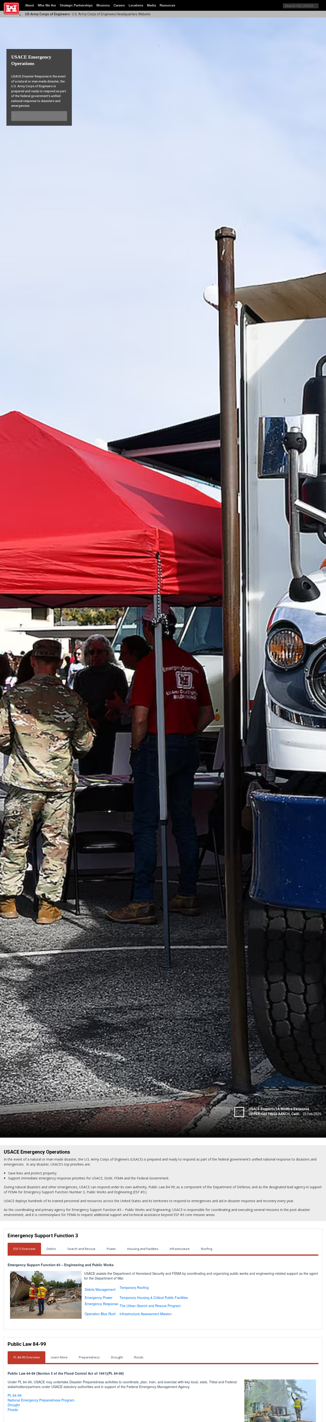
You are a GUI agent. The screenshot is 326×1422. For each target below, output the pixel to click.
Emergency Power (98, 1297)
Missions (103, 5)
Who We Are (47, 5)
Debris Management (100, 1289)
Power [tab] (111, 1249)
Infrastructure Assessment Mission (146, 1313)
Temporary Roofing (134, 1287)
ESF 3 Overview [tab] (24, 1249)
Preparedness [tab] (89, 1357)
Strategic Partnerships (76, 5)
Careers (119, 5)
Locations (136, 5)
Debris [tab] (51, 1249)
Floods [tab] (138, 1357)
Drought (14, 1404)
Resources (167, 5)
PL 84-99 (14, 1395)
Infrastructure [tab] (180, 1249)
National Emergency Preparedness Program (41, 1400)
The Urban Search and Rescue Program (150, 1305)
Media (151, 5)
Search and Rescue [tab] (81, 1249)
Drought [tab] (117, 1357)
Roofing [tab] (206, 1249)
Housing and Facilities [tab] (142, 1249)
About (29, 5)
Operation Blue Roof (100, 1313)
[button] (321, 6)
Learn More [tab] (59, 1357)
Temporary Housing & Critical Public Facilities (154, 1297)
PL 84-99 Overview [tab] (26, 1357)
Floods (13, 1409)
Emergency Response (101, 1303)
